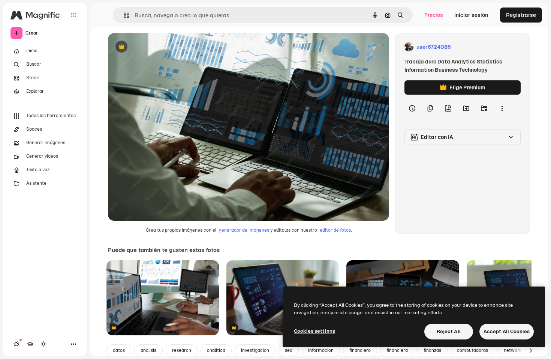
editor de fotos (335, 230)
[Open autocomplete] (123, 15)
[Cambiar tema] (43, 344)
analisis (148, 350)
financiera (397, 350)
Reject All (449, 331)
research (181, 350)
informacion (321, 350)
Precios (433, 15)
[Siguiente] (531, 350)
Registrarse (521, 15)
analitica (216, 350)
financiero (360, 350)
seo (288, 350)
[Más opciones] (501, 108)
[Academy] (30, 344)
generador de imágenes (244, 230)
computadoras (472, 350)
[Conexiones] (16, 344)
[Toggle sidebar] (73, 15)
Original (155, 47)
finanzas (432, 350)
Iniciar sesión (471, 15)
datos (119, 350)
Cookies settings (314, 331)
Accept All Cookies (507, 331)
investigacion (255, 350)
